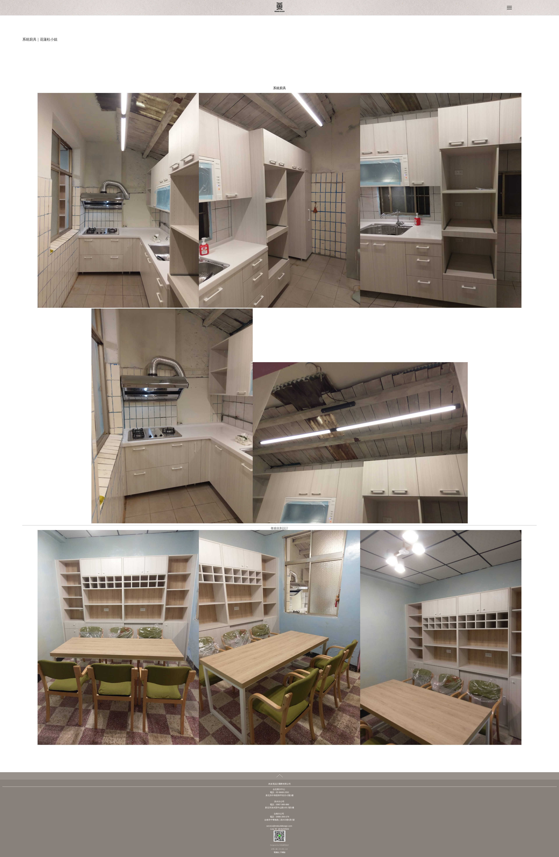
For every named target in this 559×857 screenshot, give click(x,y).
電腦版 (276, 852)
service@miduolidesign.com (279, 826)
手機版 (282, 852)
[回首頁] (279, 7)
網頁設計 (286, 845)
